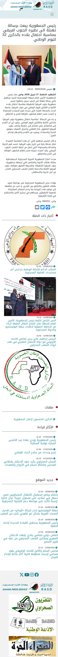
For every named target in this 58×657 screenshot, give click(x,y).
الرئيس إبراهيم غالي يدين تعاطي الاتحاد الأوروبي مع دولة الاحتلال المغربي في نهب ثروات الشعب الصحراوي (31, 341)
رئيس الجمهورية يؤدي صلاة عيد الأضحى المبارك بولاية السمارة (32, 441)
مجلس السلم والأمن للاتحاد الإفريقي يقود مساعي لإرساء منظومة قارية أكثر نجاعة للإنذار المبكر (31, 554)
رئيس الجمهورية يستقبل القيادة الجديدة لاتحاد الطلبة (30, 524)
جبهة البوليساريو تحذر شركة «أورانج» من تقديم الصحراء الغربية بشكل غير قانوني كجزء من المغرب (29, 512)
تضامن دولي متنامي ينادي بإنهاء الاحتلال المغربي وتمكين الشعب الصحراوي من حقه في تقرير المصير (30, 538)
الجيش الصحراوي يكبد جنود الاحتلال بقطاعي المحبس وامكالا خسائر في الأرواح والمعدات (30, 463)
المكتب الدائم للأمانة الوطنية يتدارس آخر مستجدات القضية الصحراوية (33, 271)
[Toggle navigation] (52, 14)
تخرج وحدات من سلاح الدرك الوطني (35, 452)
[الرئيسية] (33, 5)
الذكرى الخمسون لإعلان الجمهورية (33, 419)
